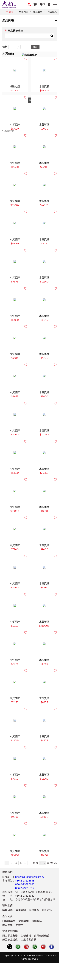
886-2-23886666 (24, 884)
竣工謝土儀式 (10, 940)
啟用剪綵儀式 (41, 936)
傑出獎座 (37, 921)
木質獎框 (44, 86)
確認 (35, 47)
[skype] (51, 946)
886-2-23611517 (24, 888)
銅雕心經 (15, 86)
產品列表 (23, 12)
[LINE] (18, 946)
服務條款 (34, 910)
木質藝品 (52, 12)
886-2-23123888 (24, 880)
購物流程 (7, 910)
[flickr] (43, 946)
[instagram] (26, 946)
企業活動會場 (28, 940)
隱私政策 (47, 910)
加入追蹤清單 (26, 59)
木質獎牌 (15, 124)
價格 (5, 46)
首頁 (11, 12)
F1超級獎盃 (8, 921)
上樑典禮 (26, 936)
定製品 (19, 925)
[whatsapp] (34, 946)
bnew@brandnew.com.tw (29, 877)
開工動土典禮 (10, 936)
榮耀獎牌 (23, 921)
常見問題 (21, 910)
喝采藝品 (37, 12)
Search (51, 35)
